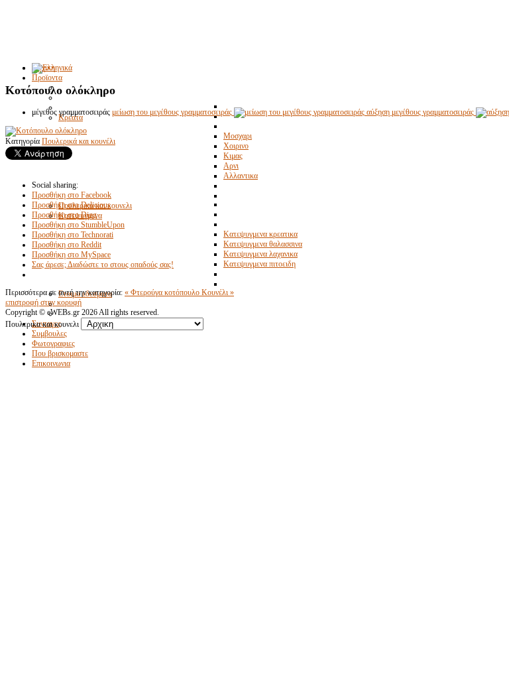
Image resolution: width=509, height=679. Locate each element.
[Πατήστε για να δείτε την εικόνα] (46, 130)
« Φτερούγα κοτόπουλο (163, 292)
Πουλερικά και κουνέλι (78, 141)
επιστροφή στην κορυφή (43, 302)
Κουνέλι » (217, 292)
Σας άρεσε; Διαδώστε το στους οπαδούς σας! (103, 264)
